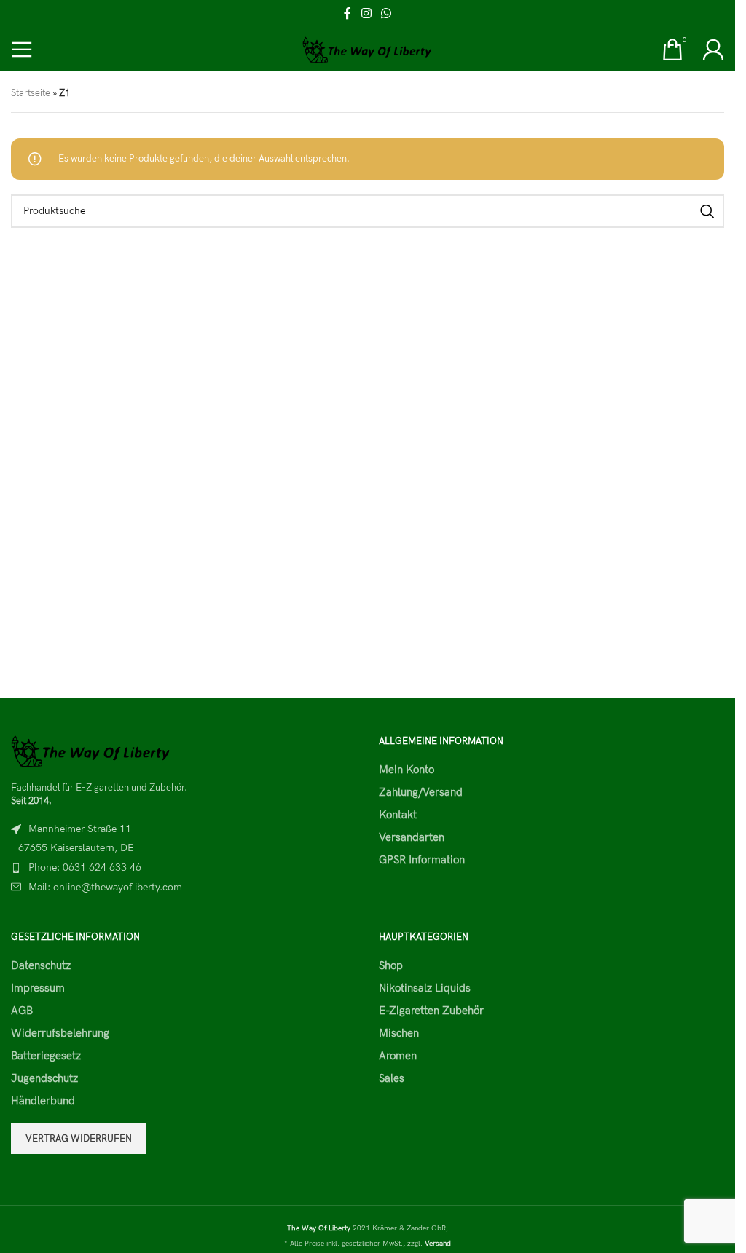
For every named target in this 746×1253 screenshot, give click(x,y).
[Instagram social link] (366, 13)
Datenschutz (41, 965)
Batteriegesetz (46, 1055)
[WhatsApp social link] (386, 13)
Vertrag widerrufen (78, 1139)
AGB (22, 1010)
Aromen (398, 1055)
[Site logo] (367, 49)
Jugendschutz (44, 1078)
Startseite (30, 93)
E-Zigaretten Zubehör (431, 1010)
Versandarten (411, 837)
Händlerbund (43, 1100)
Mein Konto (406, 769)
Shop (391, 965)
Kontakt (398, 814)
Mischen (399, 1033)
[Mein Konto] (713, 49)
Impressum (38, 988)
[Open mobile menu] (22, 49)
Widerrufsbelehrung (60, 1033)
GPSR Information (422, 859)
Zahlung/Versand (421, 792)
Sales (391, 1078)
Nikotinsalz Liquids (425, 988)
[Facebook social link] (347, 13)
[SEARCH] (707, 211)
